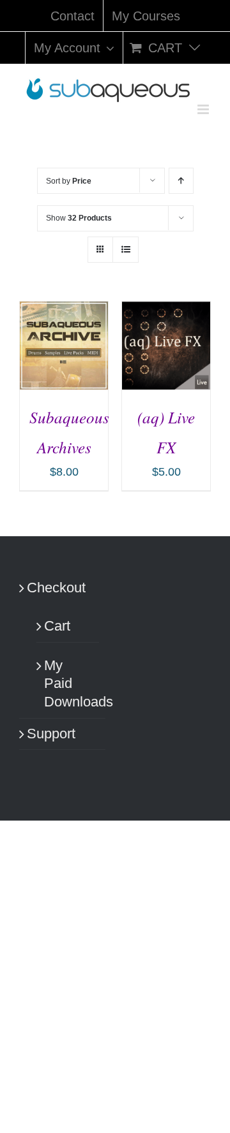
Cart (57, 626)
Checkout (56, 588)
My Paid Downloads (68, 683)
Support (51, 734)
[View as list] (125, 249)
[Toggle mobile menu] (204, 109)
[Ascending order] (181, 181)
